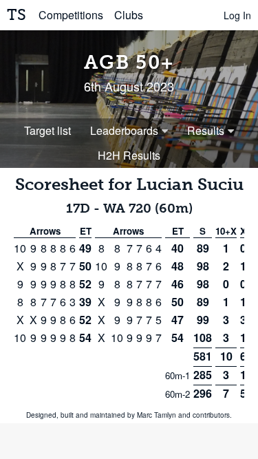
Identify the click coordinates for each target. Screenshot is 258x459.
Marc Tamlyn (156, 415)
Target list (47, 130)
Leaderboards (124, 130)
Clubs (128, 15)
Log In (237, 15)
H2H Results (129, 155)
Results (205, 130)
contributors (211, 415)
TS (16, 14)
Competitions (71, 15)
